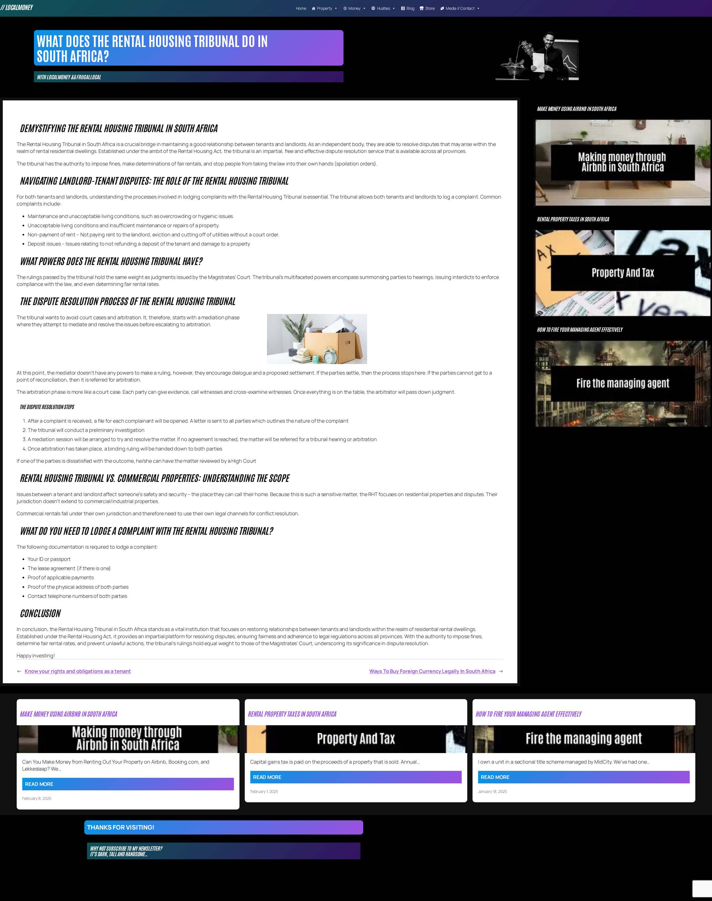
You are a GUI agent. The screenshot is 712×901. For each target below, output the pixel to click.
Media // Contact (460, 8)
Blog (410, 8)
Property (324, 8)
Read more (39, 784)
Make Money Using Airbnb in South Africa (576, 108)
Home (301, 8)
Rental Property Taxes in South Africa (573, 219)
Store (430, 8)
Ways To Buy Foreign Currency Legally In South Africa (432, 671)
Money (354, 8)
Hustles (383, 8)
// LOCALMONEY (16, 7)
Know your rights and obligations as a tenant (78, 671)
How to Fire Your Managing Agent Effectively (579, 329)
